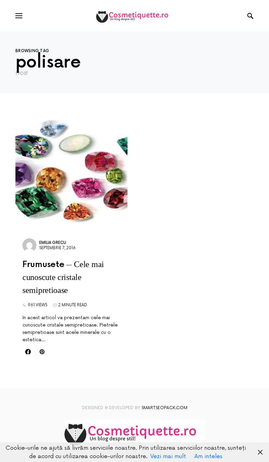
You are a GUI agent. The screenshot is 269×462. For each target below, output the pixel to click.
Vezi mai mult (168, 456)
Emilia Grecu (52, 242)
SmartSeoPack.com (164, 408)
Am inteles (208, 456)
